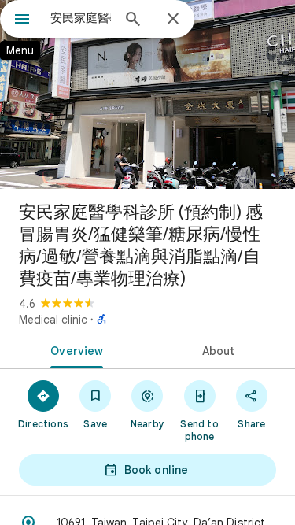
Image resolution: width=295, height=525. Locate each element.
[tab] (74, 349)
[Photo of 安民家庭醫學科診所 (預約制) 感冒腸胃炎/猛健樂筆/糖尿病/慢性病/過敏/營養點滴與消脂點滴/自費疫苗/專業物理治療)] (147, 94)
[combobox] (80, 18)
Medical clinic (53, 319)
